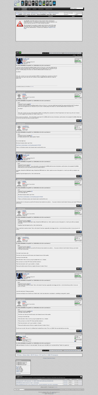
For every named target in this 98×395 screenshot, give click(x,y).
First (50, 53)
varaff (24, 336)
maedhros (25, 126)
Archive (72, 389)
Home (19, 9)
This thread (66, 382)
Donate (34, 9)
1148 (76, 53)
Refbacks (18, 371)
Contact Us (62, 389)
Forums (24, 9)
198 (70, 53)
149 (64, 53)
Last (80, 53)
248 (72, 53)
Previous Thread (46, 358)
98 (55, 53)
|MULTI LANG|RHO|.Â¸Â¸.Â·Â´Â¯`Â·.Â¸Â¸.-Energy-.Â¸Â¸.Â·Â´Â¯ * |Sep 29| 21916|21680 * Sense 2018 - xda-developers (37, 384)
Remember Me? (79, 13)
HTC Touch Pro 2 (43, 13)
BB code (17, 366)
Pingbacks (18, 370)
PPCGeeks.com (67, 389)
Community (50, 16)
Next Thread (52, 358)
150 (66, 53)
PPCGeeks (20, 13)
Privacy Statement (78, 389)
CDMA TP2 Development (53, 13)
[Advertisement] (69, 30)
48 (53, 53)
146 (59, 53)
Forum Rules (18, 373)
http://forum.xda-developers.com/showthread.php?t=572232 (28, 145)
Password (66, 14)
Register (26, 16)
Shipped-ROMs (48, 9)
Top (83, 389)
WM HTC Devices (35, 13)
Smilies (17, 367)
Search (73, 16)
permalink (79, 56)
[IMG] (17, 368)
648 (74, 53)
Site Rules (40, 9)
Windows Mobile (26, 13)
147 (61, 53)
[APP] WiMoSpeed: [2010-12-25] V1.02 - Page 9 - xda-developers (27, 382)
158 (68, 53)
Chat (29, 9)
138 (57, 53)
